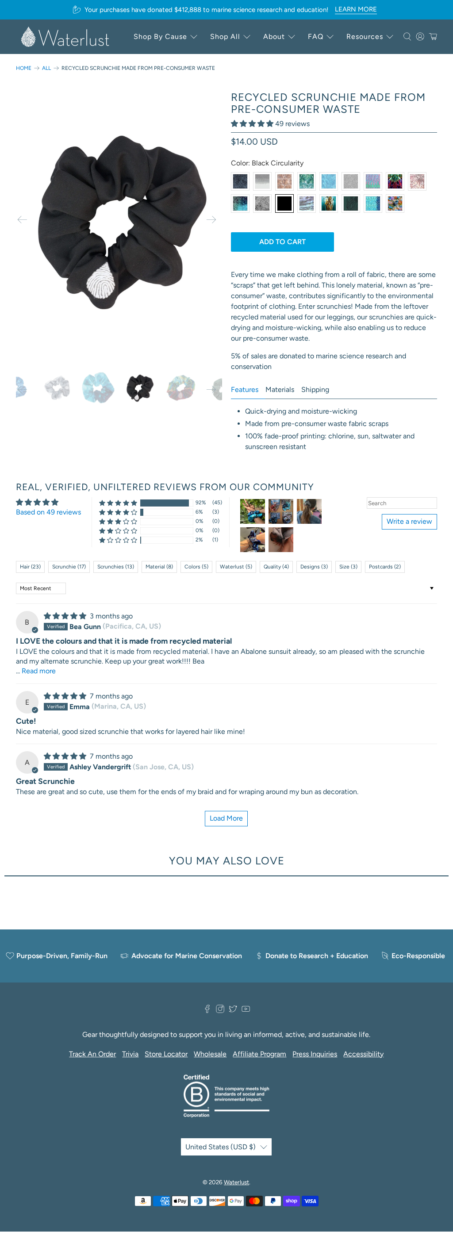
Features (244, 389)
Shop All (225, 36)
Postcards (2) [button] (385, 567)
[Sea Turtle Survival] (284, 181)
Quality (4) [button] (276, 567)
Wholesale (210, 1054)
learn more (356, 9)
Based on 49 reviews (48, 512)
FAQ (315, 36)
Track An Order (92, 1054)
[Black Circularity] (284, 203)
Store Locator (166, 1054)
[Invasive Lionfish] (417, 181)
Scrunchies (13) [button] (115, 567)
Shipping (315, 389)
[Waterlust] (65, 37)
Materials (279, 389)
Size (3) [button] (348, 567)
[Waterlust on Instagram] (220, 1010)
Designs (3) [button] (314, 567)
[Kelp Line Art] (351, 203)
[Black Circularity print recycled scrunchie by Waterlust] (119, 219)
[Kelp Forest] (328, 203)
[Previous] (23, 220)
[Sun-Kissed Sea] (306, 181)
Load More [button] (226, 818)
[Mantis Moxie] (395, 181)
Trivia (130, 1054)
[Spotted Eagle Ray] (351, 181)
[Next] (211, 220)
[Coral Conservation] (262, 203)
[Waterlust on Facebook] (207, 1010)
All (46, 68)
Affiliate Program (259, 1054)
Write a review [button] (409, 521)
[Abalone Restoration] (306, 203)
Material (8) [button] (159, 567)
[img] (65, 616)
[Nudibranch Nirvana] (395, 203)
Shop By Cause (160, 36)
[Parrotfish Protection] (373, 181)
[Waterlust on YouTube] (246, 1010)
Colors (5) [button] (196, 567)
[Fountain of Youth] (240, 203)
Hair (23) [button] (30, 567)
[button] (252, 123)
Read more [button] (39, 671)
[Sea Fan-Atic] (328, 181)
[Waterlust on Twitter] (233, 1010)
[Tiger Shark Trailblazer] (262, 181)
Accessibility (363, 1054)
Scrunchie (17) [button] (69, 567)
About (274, 36)
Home (23, 68)
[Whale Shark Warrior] (240, 181)
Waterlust (236, 1182)
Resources (364, 36)
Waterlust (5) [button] (236, 567)
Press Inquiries (314, 1054)
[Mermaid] (373, 203)
